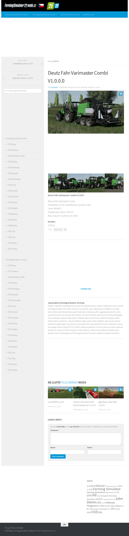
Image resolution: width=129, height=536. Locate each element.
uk (119, 509)
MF (99, 506)
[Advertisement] (64, 36)
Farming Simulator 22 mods (44, 14)
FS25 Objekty (13, 208)
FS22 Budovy (13, 335)
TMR (116, 509)
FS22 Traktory (13, 271)
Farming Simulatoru (96, 492)
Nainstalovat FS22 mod (70, 14)
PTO (109, 509)
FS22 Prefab (12, 341)
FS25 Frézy (12, 185)
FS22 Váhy (12, 358)
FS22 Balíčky (12, 347)
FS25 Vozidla (13, 191)
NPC (122, 506)
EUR (91, 489)
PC (88, 509)
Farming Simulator (107, 489)
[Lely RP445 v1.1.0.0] (60, 392)
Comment (54, 430)
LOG (102, 503)
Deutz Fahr (58, 229)
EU (88, 490)
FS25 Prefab (12, 220)
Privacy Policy (10, 528)
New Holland (116, 506)
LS (105, 503)
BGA (98, 486)
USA (89, 512)
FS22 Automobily (14, 300)
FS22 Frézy (12, 306)
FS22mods (54, 87)
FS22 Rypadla (13, 294)
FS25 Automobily (14, 179)
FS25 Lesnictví (13, 196)
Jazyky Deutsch (107, 499)
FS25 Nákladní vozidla (16, 156)
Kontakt (20, 528)
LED (98, 502)
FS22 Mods (9, 531)
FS (118, 492)
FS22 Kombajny (14, 289)
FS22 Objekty (13, 329)
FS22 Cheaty (12, 370)
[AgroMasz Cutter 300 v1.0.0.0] (111, 392)
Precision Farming (99, 509)
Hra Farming (101, 496)
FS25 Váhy (12, 237)
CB (107, 486)
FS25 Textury (12, 243)
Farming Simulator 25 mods (16, 14)
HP (65, 229)
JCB (114, 499)
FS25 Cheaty (12, 249)
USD (94, 511)
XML (100, 512)
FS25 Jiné (11, 231)
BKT (103, 486)
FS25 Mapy (12, 144)
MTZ (108, 506)
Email (90, 447)
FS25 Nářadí (12, 202)
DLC (121, 485)
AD (88, 486)
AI (90, 486)
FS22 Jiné (11, 352)
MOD (102, 506)
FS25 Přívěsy (12, 161)
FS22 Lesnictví (13, 318)
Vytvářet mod (88, 14)
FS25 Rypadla (13, 173)
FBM (107, 492)
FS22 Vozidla (13, 312)
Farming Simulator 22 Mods (24, 531)
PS (106, 509)
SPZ (113, 508)
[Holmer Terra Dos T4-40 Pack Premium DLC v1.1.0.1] (85, 392)
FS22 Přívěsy (12, 283)
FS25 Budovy (13, 214)
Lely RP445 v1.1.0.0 (56, 402)
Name (53, 447)
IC (101, 499)
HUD (98, 499)
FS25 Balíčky (12, 225)
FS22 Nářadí (53, 61)
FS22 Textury (12, 364)
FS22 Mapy (12, 265)
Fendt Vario (112, 492)
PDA (90, 509)
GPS (89, 495)
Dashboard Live (113, 486)
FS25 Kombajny (14, 167)
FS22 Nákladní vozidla (16, 277)
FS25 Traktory (13, 150)
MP (106, 506)
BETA (93, 486)
